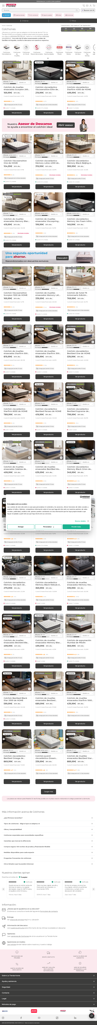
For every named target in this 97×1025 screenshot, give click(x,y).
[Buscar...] (76, 10)
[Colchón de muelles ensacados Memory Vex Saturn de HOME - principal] (80, 565)
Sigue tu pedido (47, 15)
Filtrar (74, 21)
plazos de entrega (17, 920)
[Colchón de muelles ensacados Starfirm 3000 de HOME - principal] (48, 334)
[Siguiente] (30, 70)
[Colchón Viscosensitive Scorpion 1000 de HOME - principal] (17, 276)
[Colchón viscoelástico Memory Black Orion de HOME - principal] (80, 450)
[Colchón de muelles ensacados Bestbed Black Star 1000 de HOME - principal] (17, 623)
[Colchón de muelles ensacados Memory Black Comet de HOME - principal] (48, 623)
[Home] (63, 1011)
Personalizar (47, 527)
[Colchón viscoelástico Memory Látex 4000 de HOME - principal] (48, 144)
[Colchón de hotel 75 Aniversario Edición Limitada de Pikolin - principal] (80, 276)
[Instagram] (3, 1018)
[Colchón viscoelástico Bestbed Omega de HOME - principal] (17, 739)
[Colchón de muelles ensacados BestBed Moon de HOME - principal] (48, 450)
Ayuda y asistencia (9, 981)
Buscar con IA (89, 10)
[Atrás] (3, 70)
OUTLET (7, 15)
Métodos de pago (9, 1004)
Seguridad (6, 987)
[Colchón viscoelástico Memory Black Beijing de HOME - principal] (80, 144)
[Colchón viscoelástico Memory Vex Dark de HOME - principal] (17, 565)
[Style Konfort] (92, 1011)
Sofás (59, 15)
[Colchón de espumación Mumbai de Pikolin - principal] (80, 623)
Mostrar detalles (80, 521)
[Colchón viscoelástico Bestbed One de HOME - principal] (80, 334)
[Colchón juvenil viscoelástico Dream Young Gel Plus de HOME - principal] (48, 739)
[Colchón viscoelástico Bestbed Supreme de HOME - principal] (80, 392)
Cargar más (48, 792)
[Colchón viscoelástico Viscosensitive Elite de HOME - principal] (48, 70)
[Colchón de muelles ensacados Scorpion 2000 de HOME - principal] (17, 70)
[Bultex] (5, 1011)
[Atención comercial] (83, 5)
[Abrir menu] (3, 5)
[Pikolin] (34, 1011)
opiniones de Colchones (20, 936)
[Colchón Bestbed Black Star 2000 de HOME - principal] (17, 681)
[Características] (29, 78)
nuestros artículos (17, 928)
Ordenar (25, 21)
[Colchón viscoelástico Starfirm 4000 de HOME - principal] (80, 70)
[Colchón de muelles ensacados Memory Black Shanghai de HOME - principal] (17, 202)
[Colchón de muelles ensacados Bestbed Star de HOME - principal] (80, 739)
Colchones (70, 15)
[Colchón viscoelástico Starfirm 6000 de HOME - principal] (17, 392)
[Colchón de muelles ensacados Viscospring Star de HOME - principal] (48, 202)
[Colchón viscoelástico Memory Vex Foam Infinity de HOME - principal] (80, 202)
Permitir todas (76, 527)
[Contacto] (87, 5)
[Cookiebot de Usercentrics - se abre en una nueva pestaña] (81, 497)
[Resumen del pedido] (94, 5)
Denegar (21, 527)
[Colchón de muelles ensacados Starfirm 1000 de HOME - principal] (80, 681)
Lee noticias (11, 944)
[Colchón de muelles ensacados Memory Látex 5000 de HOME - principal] (48, 276)
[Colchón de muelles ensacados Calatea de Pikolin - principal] (17, 450)
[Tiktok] (57, 1018)
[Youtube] (39, 1018)
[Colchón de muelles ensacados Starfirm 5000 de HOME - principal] (17, 334)
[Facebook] (21, 1018)
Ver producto (17, 113)
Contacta (5, 993)
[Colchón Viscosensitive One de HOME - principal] (17, 144)
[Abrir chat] (91, 1015)
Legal (4, 999)
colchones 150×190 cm (17, 36)
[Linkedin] (75, 1018)
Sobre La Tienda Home (11, 975)
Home (3, 25)
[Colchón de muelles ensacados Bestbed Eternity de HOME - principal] (48, 681)
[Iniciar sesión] (90, 5)
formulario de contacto (49, 911)
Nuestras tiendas (20, 15)
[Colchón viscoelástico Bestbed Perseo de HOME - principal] (48, 392)
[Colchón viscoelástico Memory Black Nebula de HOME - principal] (48, 565)
